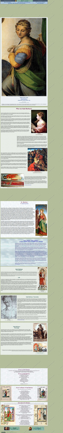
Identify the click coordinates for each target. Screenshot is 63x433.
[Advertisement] (24, 10)
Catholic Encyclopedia (25, 203)
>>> (29, 100)
